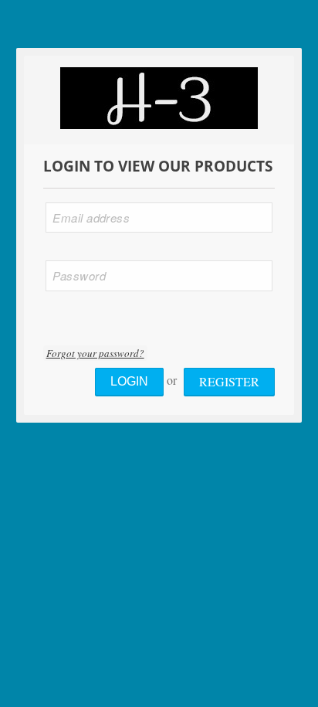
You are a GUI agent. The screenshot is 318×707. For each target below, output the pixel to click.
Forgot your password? (95, 353)
